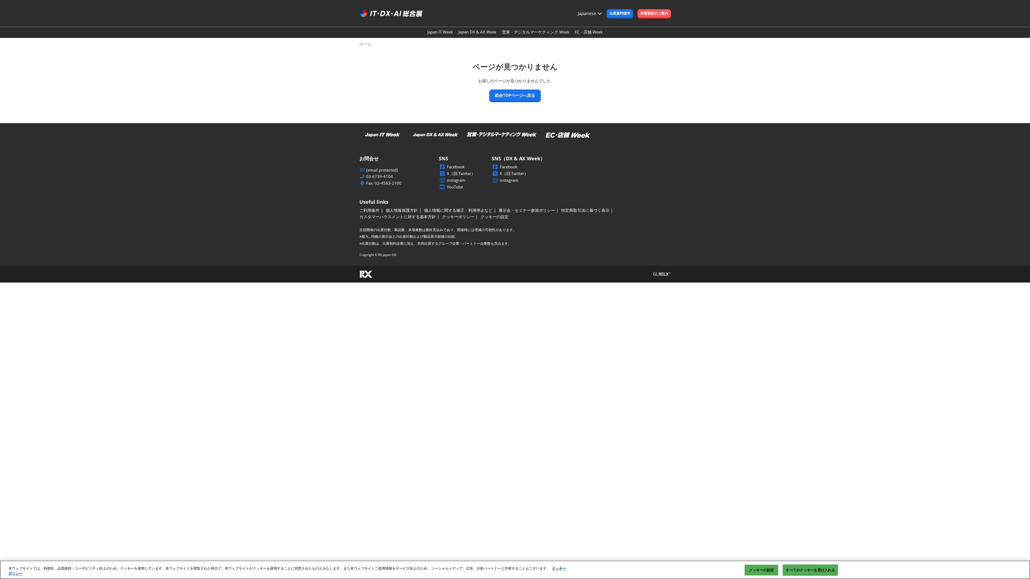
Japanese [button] (587, 13)
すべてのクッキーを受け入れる (810, 569)
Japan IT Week (440, 32)
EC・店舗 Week (589, 32)
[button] (619, 13)
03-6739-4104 (379, 176)
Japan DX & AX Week (477, 32)
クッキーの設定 (761, 569)
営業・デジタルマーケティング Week (535, 32)
